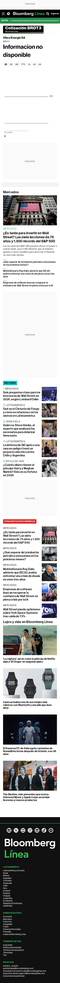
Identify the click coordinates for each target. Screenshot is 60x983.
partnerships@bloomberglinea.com (18, 968)
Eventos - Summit (10, 966)
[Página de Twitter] (16, 830)
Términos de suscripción (13, 950)
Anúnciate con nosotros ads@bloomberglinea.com (24, 971)
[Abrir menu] (3, 14)
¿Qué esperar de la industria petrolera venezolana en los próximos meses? (21, 556)
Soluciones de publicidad (13, 976)
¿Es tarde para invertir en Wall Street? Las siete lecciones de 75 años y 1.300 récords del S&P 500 (29, 237)
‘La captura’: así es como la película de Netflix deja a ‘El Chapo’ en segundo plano (29, 660)
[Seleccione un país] (8, 14)
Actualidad (7, 924)
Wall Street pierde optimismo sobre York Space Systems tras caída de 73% (21, 613)
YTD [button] (23, 64)
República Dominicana (12, 903)
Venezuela (7, 883)
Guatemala (7, 906)
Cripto (6, 926)
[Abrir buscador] (48, 14)
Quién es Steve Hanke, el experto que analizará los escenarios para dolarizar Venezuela (19, 430)
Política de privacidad (12, 947)
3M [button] (16, 64)
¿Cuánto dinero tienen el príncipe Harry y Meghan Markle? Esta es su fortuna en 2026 (20, 470)
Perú (5, 888)
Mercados (11, 192)
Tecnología (8, 952)
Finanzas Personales (12, 929)
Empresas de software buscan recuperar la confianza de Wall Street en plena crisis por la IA (28, 284)
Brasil (5, 873)
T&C (5, 955)
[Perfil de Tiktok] (44, 830)
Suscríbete (7, 945)
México (6, 875)
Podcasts (7, 931)
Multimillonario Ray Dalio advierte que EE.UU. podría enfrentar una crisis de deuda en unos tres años (29, 273)
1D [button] (5, 64)
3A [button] (34, 64)
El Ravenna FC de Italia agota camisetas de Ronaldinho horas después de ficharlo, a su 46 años (29, 751)
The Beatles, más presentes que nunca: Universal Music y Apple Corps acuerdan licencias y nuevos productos (26, 797)
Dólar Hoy (7, 921)
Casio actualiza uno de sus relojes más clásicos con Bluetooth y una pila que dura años (27, 705)
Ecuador (6, 890)
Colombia (7, 880)
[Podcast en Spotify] (51, 830)
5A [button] (39, 64)
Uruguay (6, 896)
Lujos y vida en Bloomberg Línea (28, 622)
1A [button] (29, 64)
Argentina (7, 878)
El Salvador (8, 901)
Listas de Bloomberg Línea (14, 934)
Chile (5, 885)
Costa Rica (7, 898)
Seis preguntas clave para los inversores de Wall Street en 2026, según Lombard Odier (21, 396)
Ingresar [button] (55, 13)
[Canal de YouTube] (23, 830)
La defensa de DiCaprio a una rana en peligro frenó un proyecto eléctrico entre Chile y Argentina (21, 450)
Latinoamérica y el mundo (14, 870)
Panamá (6, 893)
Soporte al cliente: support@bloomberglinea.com (24, 973)
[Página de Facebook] (9, 830)
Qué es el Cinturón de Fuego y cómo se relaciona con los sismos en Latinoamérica (21, 412)
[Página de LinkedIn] (37, 830)
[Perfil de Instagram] (30, 830)
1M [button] (11, 64)
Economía (7, 916)
